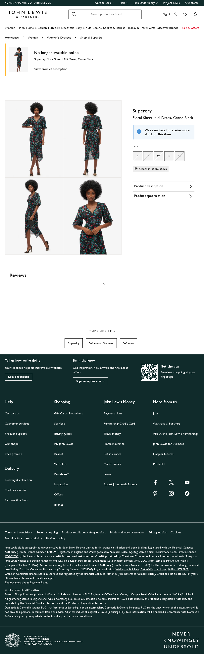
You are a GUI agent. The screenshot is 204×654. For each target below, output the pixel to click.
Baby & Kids (83, 28)
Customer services (17, 423)
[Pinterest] (155, 495)
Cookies (176, 532)
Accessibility (34, 538)
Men (22, 28)
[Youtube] (187, 484)
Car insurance (112, 464)
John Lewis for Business (168, 444)
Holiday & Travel (137, 28)
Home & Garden (36, 28)
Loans (107, 474)
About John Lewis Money (120, 484)
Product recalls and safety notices (84, 532)
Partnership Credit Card (119, 423)
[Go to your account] (175, 14)
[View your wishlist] (184, 14)
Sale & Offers (190, 28)
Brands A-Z (61, 474)
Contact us (12, 413)
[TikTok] (187, 495)
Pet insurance (112, 454)
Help (122, 3)
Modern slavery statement (127, 532)
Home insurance (114, 444)
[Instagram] (171, 495)
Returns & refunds (17, 500)
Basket (58, 454)
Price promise (13, 454)
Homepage (12, 37)
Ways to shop (102, 3)
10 (146, 157)
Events (58, 504)
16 (178, 157)
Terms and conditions (19, 532)
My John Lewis (171, 3)
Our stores (191, 3)
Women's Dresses (59, 37)
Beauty (97, 28)
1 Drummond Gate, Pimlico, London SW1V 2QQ (119, 560)
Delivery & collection (18, 480)
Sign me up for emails (90, 381)
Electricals (67, 28)
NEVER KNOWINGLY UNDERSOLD (28, 2)
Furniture (54, 28)
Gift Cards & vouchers (68, 413)
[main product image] (21, 60)
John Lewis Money (144, 3)
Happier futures (163, 454)
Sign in (167, 14)
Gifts (152, 28)
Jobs (156, 413)
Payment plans (113, 413)
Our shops (12, 444)
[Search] (74, 14)
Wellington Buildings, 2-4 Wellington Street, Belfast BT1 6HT (152, 569)
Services (59, 423)
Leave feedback (18, 376)
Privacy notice (157, 532)
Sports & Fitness (114, 28)
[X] (171, 484)
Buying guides (63, 433)
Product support (16, 433)
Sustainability (13, 538)
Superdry (73, 343)
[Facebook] (155, 484)
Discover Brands (167, 28)
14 (167, 157)
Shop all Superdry (91, 37)
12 (157, 157)
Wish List (60, 464)
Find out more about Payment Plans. (26, 582)
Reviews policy (55, 538)
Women (10, 28)
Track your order (15, 490)
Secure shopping (47, 532)
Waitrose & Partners (166, 423)
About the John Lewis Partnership (175, 433)
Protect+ (159, 464)
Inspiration (61, 484)
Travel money (112, 433)
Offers (58, 494)
